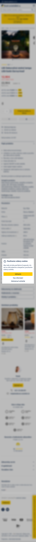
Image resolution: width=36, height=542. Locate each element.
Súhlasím (18, 274)
